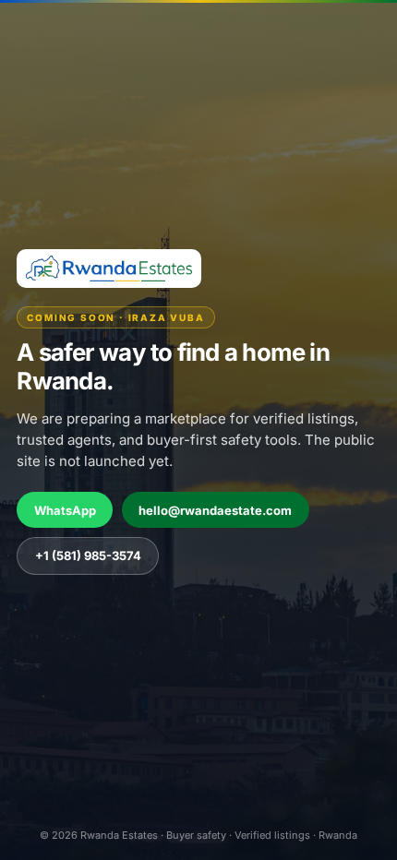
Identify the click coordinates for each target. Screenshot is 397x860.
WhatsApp (65, 510)
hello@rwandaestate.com (215, 510)
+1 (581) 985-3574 (88, 555)
